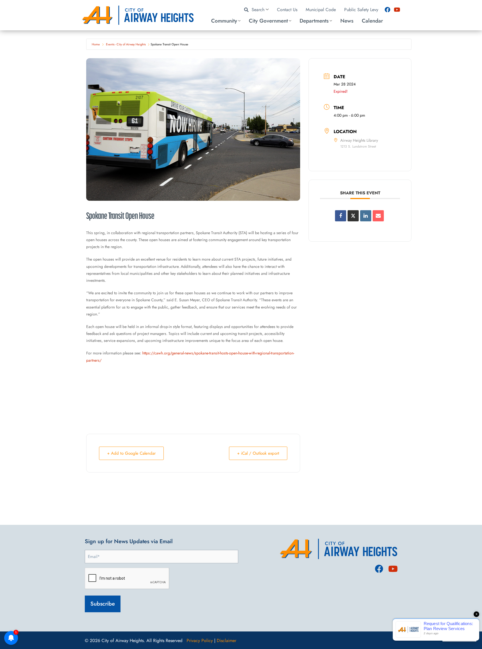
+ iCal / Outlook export (258, 453)
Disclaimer (226, 640)
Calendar (372, 21)
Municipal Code (321, 9)
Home (96, 44)
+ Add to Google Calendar (131, 453)
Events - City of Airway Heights (126, 44)
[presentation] (127, 578)
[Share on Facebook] (340, 215)
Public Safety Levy (361, 9)
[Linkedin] (365, 215)
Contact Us (287, 9)
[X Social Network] (353, 215)
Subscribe (102, 604)
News (346, 21)
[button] (301, 21)
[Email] (378, 215)
